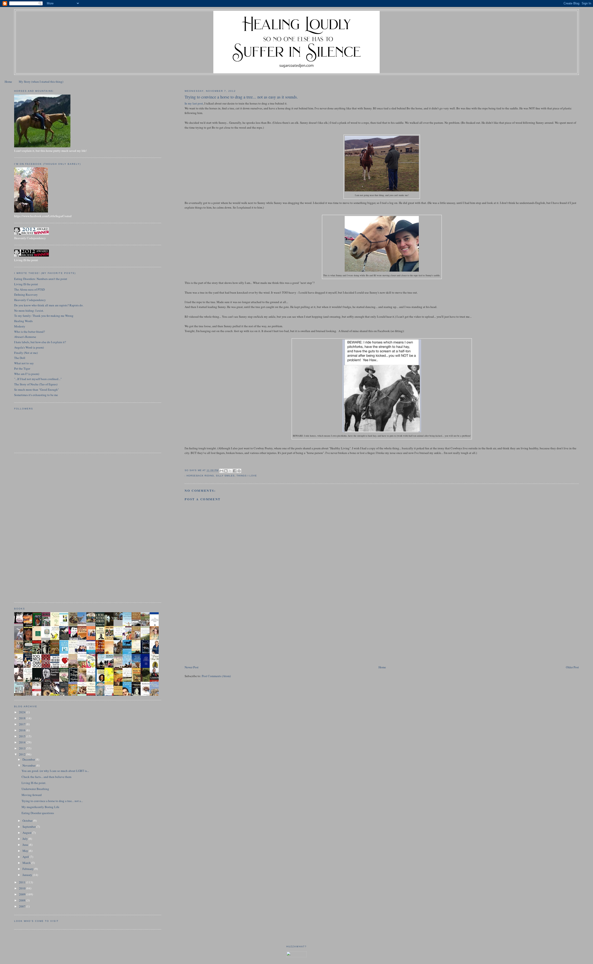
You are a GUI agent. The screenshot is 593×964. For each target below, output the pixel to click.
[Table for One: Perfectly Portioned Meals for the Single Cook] (92, 621)
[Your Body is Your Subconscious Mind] (47, 636)
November (29, 765)
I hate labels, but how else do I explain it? (40, 342)
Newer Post (192, 667)
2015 (22, 736)
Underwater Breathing (35, 789)
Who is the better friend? (29, 332)
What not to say (24, 363)
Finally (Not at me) (26, 353)
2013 (22, 748)
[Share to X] (230, 471)
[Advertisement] (219, 632)
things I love (247, 475)
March (26, 863)
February (28, 869)
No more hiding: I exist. (29, 310)
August (27, 833)
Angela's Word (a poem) (29, 347)
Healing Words (23, 321)
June (25, 845)
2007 (22, 906)
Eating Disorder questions (38, 813)
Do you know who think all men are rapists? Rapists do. (48, 305)
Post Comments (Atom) (216, 676)
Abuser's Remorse (25, 337)
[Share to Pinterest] (239, 471)
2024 (22, 712)
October (27, 820)
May (25, 851)
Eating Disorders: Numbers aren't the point (40, 279)
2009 (22, 894)
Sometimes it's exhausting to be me (36, 395)
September (29, 826)
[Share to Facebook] (234, 471)
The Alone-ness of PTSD (29, 289)
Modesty (19, 326)
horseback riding (200, 475)
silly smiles (225, 475)
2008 (22, 900)
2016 (22, 730)
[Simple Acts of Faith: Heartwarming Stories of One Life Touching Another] (74, 625)
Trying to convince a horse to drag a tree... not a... (52, 801)
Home (8, 81)
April (26, 857)
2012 (22, 754)
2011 (22, 882)
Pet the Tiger (22, 368)
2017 (22, 724)
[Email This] (221, 471)
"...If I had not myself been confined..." (38, 379)
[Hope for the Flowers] (110, 681)
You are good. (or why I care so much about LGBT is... (55, 771)
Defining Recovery (26, 294)
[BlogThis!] (226, 471)
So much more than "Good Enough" (36, 389)
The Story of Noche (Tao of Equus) (35, 384)
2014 (22, 742)
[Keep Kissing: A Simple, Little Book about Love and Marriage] (20, 623)
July (25, 839)
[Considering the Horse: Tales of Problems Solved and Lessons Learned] (20, 653)
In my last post (194, 103)
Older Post (572, 667)
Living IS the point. (34, 783)
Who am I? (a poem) (26, 374)
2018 (22, 718)
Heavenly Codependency (30, 300)
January (27, 875)
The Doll (19, 358)
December (29, 759)
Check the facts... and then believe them (46, 777)
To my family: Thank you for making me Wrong (43, 316)
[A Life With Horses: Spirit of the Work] (119, 619)
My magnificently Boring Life (40, 807)
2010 (22, 888)
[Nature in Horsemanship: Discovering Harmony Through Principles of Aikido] (65, 639)
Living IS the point (26, 284)
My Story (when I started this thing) (41, 81)
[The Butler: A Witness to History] (101, 667)
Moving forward (32, 795)
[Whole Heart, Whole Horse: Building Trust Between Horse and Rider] (137, 639)
